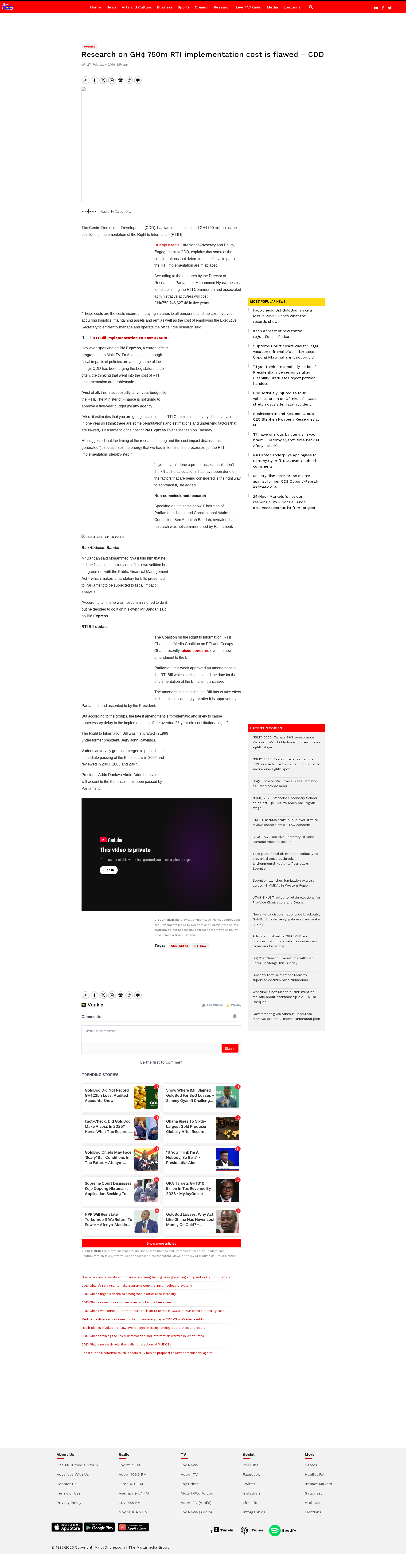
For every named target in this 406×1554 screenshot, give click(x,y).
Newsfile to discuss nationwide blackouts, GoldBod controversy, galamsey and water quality (286, 921)
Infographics (254, 1512)
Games (311, 1465)
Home (95, 7)
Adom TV (189, 1474)
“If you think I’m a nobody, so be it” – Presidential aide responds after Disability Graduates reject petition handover (286, 375)
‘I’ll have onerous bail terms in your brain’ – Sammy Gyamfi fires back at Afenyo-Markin (286, 440)
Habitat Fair (315, 1474)
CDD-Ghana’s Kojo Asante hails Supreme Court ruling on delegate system (137, 1285)
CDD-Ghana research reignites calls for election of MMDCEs (126, 1344)
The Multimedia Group (77, 1465)
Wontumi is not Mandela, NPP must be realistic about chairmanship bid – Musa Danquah (284, 999)
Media (272, 7)
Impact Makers (318, 1484)
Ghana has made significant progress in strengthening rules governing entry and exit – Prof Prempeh (157, 1277)
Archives (312, 1502)
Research (222, 7)
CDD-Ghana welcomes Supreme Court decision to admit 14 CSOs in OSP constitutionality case (153, 1311)
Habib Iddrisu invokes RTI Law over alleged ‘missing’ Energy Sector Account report (143, 1327)
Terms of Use (69, 1493)
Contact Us (67, 1484)
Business (164, 7)
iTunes (256, 1530)
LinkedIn (250, 1502)
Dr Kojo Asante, (167, 245)
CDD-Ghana (179, 945)
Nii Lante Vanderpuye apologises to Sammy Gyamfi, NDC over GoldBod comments (284, 461)
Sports (184, 7)
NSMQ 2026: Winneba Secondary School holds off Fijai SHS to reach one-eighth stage (285, 805)
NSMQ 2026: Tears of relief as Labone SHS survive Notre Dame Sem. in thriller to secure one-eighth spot (286, 766)
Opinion (201, 7)
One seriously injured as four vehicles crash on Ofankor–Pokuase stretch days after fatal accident (285, 398)
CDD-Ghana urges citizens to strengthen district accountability (129, 1294)
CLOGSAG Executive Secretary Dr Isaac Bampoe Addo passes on (284, 841)
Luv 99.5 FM (130, 1502)
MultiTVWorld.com (198, 1493)
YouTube (250, 1465)
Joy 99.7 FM (129, 1465)
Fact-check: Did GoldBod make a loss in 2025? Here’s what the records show (282, 316)
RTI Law (200, 945)
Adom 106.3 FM (133, 1474)
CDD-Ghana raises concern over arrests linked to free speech (128, 1302)
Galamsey (313, 1493)
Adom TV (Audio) (196, 1502)
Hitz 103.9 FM (131, 1484)
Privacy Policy (69, 1502)
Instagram (252, 1493)
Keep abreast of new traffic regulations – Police (277, 334)
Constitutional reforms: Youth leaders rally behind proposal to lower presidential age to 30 (149, 1353)
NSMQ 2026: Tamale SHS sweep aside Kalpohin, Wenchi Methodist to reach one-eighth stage (286, 744)
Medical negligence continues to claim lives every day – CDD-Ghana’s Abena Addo (143, 1319)
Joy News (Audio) (196, 1512)
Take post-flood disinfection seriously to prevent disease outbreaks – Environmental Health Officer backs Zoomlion (285, 863)
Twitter (249, 1484)
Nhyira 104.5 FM (133, 1512)
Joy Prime (190, 1484)
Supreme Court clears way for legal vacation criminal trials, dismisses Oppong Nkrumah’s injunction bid (285, 351)
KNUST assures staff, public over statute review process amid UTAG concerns (285, 825)
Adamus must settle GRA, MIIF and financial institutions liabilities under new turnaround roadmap (285, 943)
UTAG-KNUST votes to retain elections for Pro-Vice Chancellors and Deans (286, 902)
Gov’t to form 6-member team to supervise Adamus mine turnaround (280, 980)
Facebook (251, 1474)
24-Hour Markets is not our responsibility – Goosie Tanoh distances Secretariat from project (284, 502)
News (111, 7)
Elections (291, 7)
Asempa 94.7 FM (134, 1493)
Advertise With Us (73, 1474)
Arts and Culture (137, 7)
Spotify (288, 1530)
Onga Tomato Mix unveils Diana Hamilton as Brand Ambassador (285, 786)
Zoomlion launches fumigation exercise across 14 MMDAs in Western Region (284, 885)
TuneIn (226, 1530)
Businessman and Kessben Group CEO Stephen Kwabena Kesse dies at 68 (286, 419)
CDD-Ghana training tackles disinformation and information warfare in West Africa (143, 1336)
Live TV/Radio (249, 7)
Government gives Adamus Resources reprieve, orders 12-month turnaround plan (286, 1018)
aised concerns (195, 651)
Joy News (189, 1465)
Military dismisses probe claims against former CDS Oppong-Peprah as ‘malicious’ (285, 481)
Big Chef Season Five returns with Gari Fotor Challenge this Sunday (283, 963)
